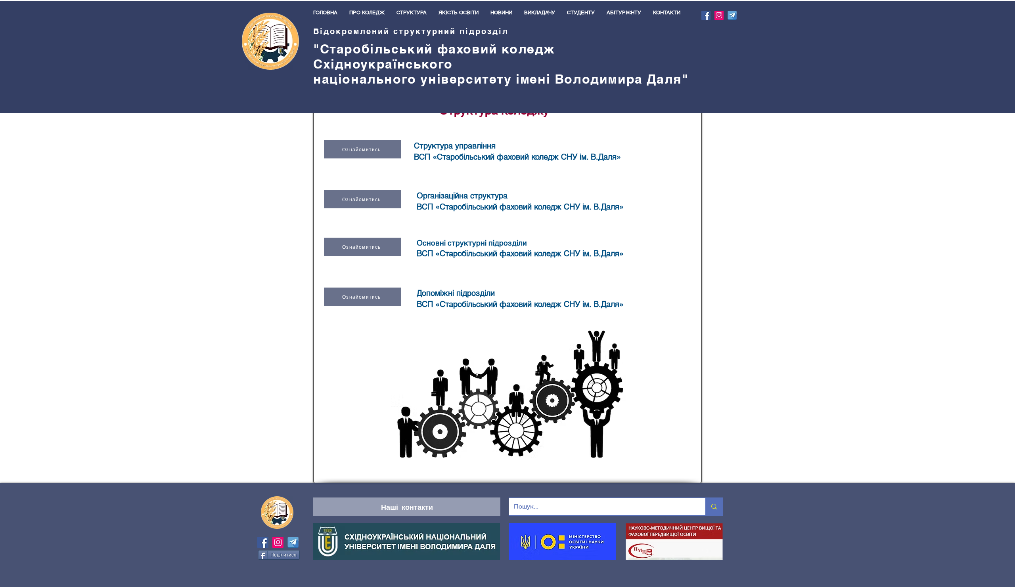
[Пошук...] (713, 506)
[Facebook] (705, 15)
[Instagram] (719, 15)
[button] (367, 12)
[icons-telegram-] (732, 15)
